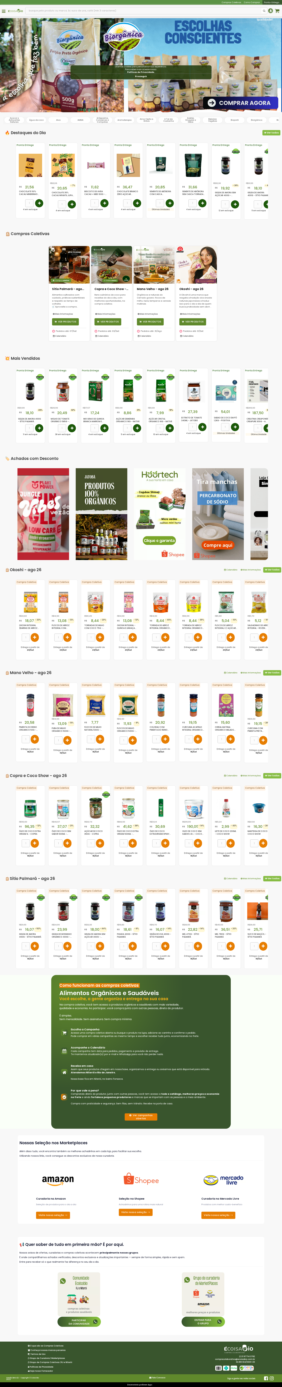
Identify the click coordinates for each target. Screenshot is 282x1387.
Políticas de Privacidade (140, 72)
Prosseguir (141, 76)
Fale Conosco (158, 1377)
